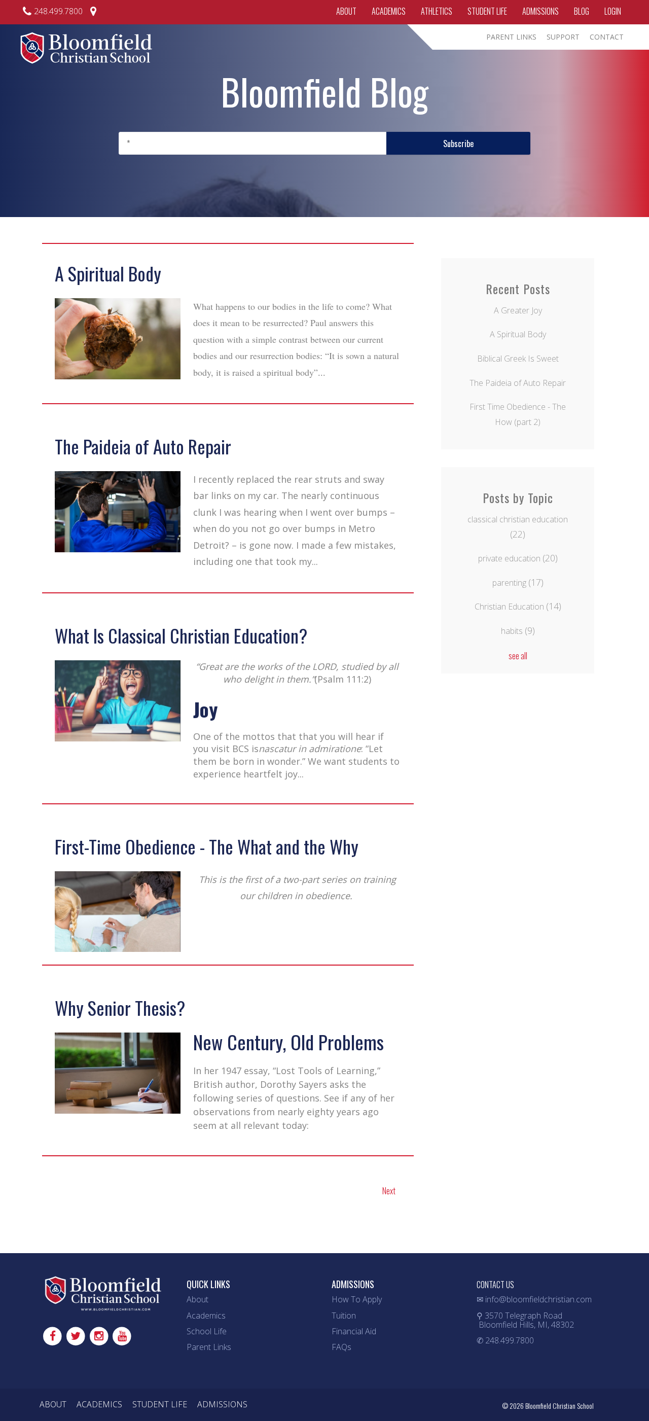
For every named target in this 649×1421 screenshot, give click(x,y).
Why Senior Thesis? (120, 1007)
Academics (206, 1315)
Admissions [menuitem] (540, 11)
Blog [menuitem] (581, 11)
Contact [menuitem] (607, 37)
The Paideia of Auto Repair (143, 446)
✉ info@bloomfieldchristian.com (534, 1299)
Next (388, 1191)
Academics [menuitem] (389, 11)
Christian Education (518, 606)
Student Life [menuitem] (487, 11)
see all (518, 656)
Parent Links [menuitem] (511, 37)
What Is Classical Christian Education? (181, 635)
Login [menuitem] (612, 11)
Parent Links (209, 1347)
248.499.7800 (58, 11)
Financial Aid (354, 1331)
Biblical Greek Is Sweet (518, 358)
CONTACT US (495, 1284)
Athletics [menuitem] (436, 11)
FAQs (341, 1347)
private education (518, 558)
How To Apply (357, 1299)
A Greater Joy (518, 310)
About (197, 1299)
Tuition (344, 1315)
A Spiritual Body (108, 273)
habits (518, 630)
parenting (518, 582)
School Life (207, 1331)
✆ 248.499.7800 (505, 1340)
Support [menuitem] (563, 37)
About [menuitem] (346, 11)
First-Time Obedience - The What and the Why (206, 846)
